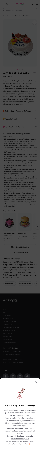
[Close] (36, 382)
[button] (20, 226)
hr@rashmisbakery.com (20, 439)
